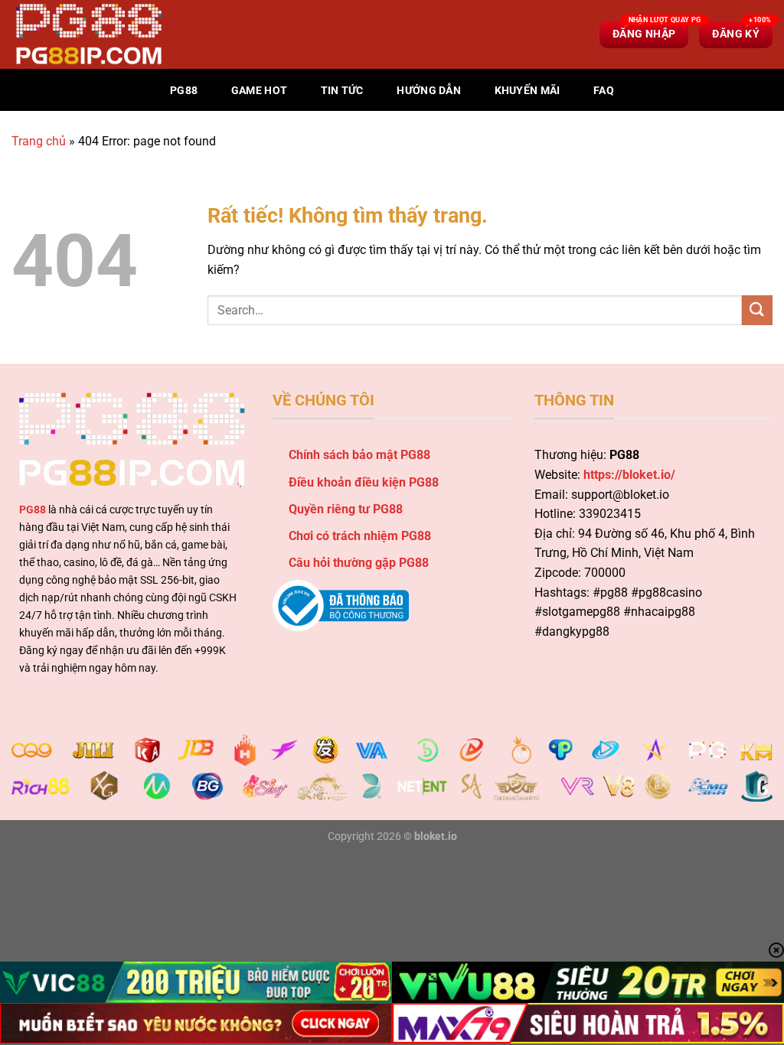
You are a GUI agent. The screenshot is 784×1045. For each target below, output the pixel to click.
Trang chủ (38, 141)
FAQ (603, 90)
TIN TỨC (342, 90)
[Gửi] (757, 310)
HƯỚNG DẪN (429, 90)
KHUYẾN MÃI (527, 90)
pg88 (184, 90)
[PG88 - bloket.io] (88, 34)
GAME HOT (259, 90)
